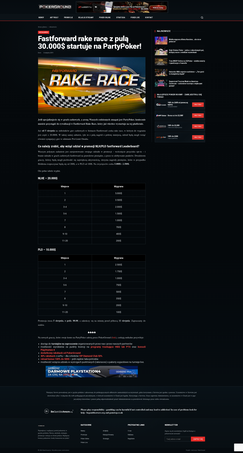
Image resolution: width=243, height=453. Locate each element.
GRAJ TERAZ (197, 104)
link (114, 337)
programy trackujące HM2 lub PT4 (110, 346)
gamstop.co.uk (116, 412)
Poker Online (104, 17)
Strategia (120, 17)
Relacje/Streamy (86, 17)
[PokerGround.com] (55, 7)
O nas (129, 431)
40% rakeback (48, 356)
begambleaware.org (95, 412)
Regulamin (131, 439)
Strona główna (42, 27)
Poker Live (135, 17)
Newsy (41, 17)
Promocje (68, 17)
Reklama (130, 435)
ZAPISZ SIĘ (198, 439)
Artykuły (54, 17)
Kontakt (149, 17)
